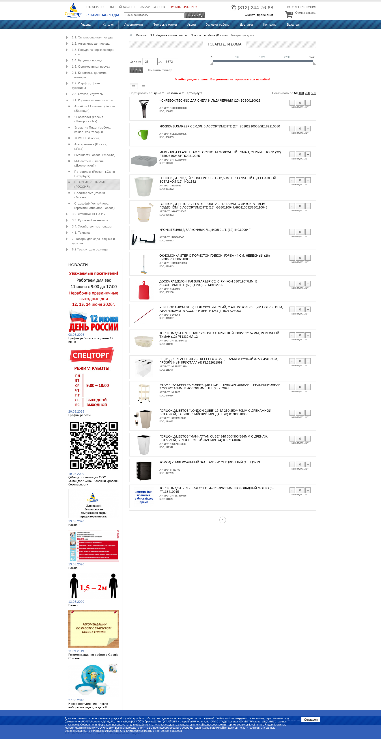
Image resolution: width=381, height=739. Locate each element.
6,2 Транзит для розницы (90, 249)
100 (301, 93)
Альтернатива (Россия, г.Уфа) (90, 146)
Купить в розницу (183, 7)
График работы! (80, 415)
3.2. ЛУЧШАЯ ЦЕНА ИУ (88, 214)
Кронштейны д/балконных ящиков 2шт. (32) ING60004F (205, 229)
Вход (290, 7)
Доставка (246, 24)
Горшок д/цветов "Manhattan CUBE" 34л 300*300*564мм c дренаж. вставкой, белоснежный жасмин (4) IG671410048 (213, 438)
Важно (73, 568)
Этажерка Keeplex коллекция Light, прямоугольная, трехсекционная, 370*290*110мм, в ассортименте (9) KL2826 (220, 386)
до (160, 61)
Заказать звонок (152, 7)
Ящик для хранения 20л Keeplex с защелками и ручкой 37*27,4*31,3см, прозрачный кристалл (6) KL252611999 (218, 360)
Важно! (73, 605)
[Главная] (131, 35)
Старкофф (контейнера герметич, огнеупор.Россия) (94, 206)
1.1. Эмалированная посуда (92, 37)
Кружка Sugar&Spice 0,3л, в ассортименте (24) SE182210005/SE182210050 (219, 126)
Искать (193, 15)
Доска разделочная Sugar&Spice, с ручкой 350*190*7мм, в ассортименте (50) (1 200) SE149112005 (208, 283)
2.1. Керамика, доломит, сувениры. (89, 75)
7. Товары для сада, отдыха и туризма (93, 241)
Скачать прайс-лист (259, 15)
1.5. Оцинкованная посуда (91, 66)
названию (174, 93)
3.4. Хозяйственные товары (92, 226)
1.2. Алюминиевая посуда (91, 43)
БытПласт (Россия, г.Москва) (95, 155)
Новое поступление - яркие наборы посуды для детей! (88, 705)
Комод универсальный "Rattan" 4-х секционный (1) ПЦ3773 (209, 462)
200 (307, 93)
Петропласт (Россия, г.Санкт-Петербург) (95, 174)
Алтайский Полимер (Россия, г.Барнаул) (95, 108)
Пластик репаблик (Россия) (90, 184)
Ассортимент (133, 24)
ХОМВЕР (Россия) (87, 138)
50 (296, 93)
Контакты (269, 24)
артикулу (193, 93)
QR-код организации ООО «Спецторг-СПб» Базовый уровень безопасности (93, 481)
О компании (95, 7)
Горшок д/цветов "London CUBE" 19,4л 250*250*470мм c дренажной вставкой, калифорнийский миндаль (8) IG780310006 (215, 412)
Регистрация (306, 7)
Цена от (135, 61)
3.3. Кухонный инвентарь (90, 220)
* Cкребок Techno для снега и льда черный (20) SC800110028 (209, 100)
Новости (78, 265)
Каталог (108, 24)
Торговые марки (165, 24)
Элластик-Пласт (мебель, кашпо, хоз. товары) (92, 130)
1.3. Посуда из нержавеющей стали (93, 52)
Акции (191, 24)
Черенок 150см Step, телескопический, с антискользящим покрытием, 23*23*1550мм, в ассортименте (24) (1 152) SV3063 (221, 309)
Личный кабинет (122, 7)
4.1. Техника (81, 232)
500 (313, 93)
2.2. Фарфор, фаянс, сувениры (87, 85)
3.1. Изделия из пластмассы (92, 100)
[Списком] (133, 86)
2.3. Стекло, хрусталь (87, 94)
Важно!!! (74, 525)
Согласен (311, 719)
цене (158, 93)
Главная (86, 24)
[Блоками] (143, 86)
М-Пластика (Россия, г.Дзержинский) (89, 163)
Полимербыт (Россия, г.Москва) (90, 195)
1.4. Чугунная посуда (87, 60)
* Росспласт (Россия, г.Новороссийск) (89, 119)
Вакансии (294, 24)
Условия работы (218, 24)
